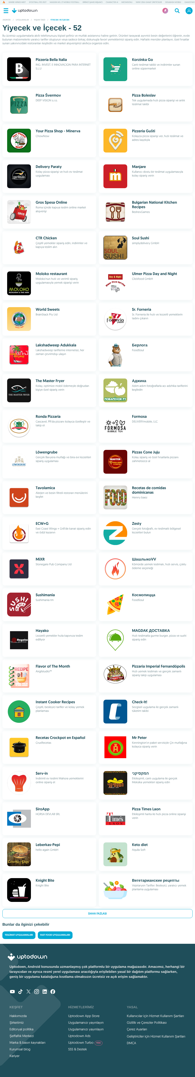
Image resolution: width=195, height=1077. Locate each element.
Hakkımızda (18, 1016)
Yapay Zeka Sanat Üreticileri (149, 2)
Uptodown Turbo (84, 1042)
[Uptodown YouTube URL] (12, 992)
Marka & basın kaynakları (27, 1042)
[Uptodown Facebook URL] (53, 992)
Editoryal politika (22, 1029)
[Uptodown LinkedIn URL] (45, 992)
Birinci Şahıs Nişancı (92, 2)
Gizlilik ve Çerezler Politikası (147, 1022)
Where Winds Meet (17, 2)
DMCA (131, 1043)
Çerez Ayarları (137, 1029)
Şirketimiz (17, 1022)
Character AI (112, 2)
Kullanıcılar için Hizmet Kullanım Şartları (155, 1016)
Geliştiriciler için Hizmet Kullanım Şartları (156, 1036)
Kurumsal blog (20, 1049)
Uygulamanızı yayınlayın (86, 1022)
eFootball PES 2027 (37, 2)
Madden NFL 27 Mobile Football (64, 2)
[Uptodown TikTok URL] (20, 992)
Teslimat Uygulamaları (19, 935)
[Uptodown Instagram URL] (36, 992)
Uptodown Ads (79, 1036)
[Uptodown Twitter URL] (28, 992)
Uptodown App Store (84, 1016)
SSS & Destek (77, 1049)
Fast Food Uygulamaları (55, 935)
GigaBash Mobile (173, 2)
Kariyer (15, 1056)
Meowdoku (127, 2)
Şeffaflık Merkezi (22, 1036)
